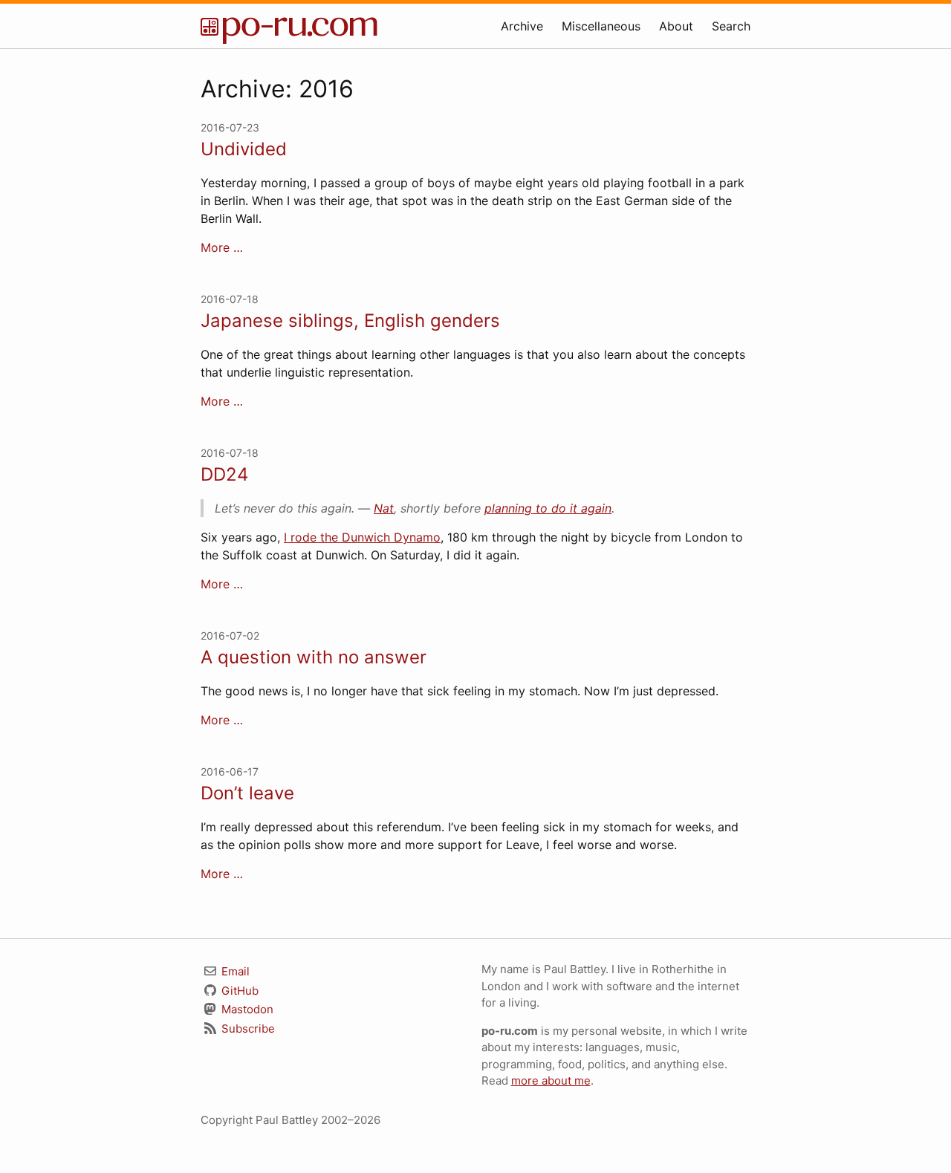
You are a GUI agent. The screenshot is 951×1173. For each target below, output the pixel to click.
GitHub (238, 991)
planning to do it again (547, 508)
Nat (384, 508)
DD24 (224, 474)
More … (222, 247)
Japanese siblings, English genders (350, 320)
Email (234, 971)
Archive (522, 26)
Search (731, 26)
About (676, 26)
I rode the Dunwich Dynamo (362, 537)
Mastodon (245, 1009)
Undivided (244, 149)
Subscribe (246, 1028)
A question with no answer (313, 657)
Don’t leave (247, 793)
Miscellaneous (601, 26)
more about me (551, 1080)
